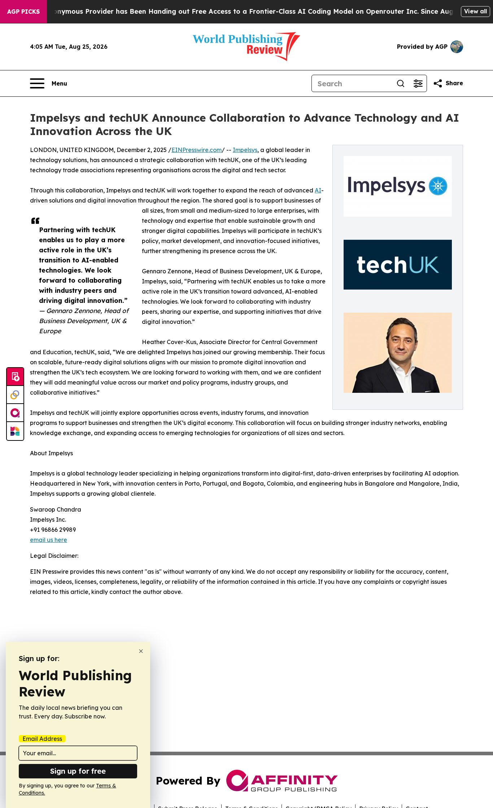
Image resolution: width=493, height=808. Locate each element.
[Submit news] (15, 377)
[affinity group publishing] (15, 413)
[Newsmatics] (15, 431)
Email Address (42, 738)
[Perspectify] (15, 395)
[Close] (141, 651)
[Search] (400, 83)
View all (475, 11)
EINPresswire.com (196, 149)
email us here (48, 539)
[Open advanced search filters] (418, 83)
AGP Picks (23, 11)
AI (318, 190)
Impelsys (245, 149)
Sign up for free (78, 771)
